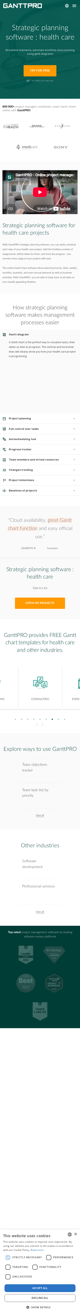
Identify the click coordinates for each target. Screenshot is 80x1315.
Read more (37, 1250)
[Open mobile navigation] (74, 5)
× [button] (75, 1234)
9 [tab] (64, 719)
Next (43, 724)
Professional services (38, 886)
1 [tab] (15, 719)
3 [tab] (28, 719)
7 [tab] (52, 719)
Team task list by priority (35, 793)
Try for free (40, 70)
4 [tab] (34, 719)
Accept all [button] (40, 1288)
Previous (36, 724)
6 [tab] (46, 719)
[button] (39, 1307)
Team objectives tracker (34, 767)
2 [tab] (21, 719)
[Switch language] (66, 5)
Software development (32, 864)
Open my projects (40, 603)
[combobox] (70, 1234)
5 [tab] (40, 719)
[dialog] (40, 1272)
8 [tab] (58, 719)
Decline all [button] (40, 1298)
